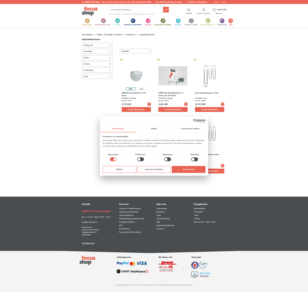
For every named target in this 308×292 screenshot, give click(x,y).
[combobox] (135, 10)
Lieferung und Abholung (128, 212)
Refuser (119, 169)
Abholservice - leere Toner (204, 222)
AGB (158, 222)
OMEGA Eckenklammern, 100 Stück (134, 94)
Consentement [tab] (118, 129)
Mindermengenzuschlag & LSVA (131, 219)
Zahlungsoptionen (126, 215)
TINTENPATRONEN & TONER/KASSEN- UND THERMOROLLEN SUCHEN (131, 14)
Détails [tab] (154, 129)
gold (141, 89)
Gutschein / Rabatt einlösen (130, 208)
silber (131, 89)
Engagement (200, 204)
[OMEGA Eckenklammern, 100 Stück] (136, 76)
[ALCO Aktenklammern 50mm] (209, 137)
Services (124, 204)
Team (158, 215)
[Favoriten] (149, 104)
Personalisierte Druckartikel (130, 232)
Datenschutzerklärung (165, 225)
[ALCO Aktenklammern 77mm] (209, 76)
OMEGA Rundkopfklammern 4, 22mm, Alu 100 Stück (171, 94)
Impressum (160, 212)
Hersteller (87, 51)
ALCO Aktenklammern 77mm (207, 93)
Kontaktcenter (88, 243)
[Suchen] (166, 10)
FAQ (120, 225)
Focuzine (160, 229)
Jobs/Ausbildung (163, 219)
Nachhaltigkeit (199, 208)
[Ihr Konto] (204, 9)
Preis (85, 76)
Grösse (86, 64)
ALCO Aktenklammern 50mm (207, 154)
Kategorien (88, 45)
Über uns (161, 204)
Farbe (86, 57)
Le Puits (197, 219)
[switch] (140, 159)
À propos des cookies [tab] (190, 129)
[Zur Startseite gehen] (90, 10)
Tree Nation (198, 212)
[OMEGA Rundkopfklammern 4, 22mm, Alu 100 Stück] (172, 76)
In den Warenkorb (136, 109)
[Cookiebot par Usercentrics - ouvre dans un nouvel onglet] (194, 121)
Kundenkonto (124, 229)
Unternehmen (161, 208)
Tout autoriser (189, 169)
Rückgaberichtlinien (127, 222)
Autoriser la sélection (154, 169)
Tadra (196, 215)
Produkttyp (88, 70)
